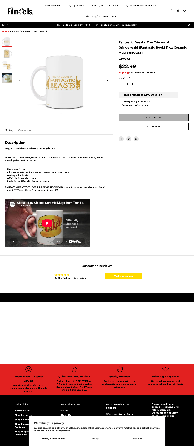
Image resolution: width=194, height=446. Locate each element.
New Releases (53, 5)
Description (25, 130)
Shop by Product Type (104, 5)
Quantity (124, 78)
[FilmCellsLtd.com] (20, 11)
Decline (137, 438)
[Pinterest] (136, 138)
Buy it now (153, 126)
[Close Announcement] (189, 24)
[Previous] (20, 81)
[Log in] (178, 11)
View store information (135, 105)
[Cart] (184, 11)
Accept (95, 438)
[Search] (172, 11)
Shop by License (75, 5)
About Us (65, 415)
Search (64, 410)
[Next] (107, 81)
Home (5, 31)
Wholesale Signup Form (119, 414)
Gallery (9, 130)
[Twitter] (128, 138)
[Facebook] (121, 138)
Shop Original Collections (100, 16)
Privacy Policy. (62, 430)
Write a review (123, 276)
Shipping (124, 72)
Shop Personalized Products (139, 5)
